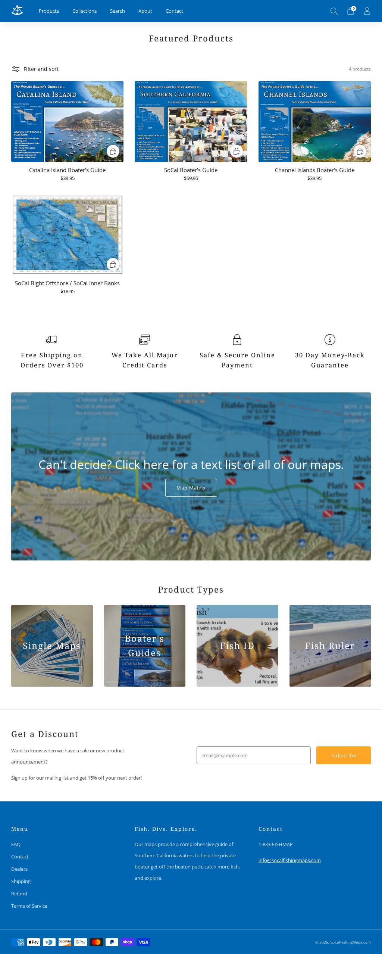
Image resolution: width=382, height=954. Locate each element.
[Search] (334, 11)
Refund (19, 893)
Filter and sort (41, 68)
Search (117, 10)
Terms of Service (29, 905)
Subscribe (343, 755)
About (145, 10)
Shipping (21, 881)
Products (49, 10)
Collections (84, 10)
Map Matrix (191, 487)
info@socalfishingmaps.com (290, 860)
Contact (174, 10)
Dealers (19, 869)
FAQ (16, 844)
